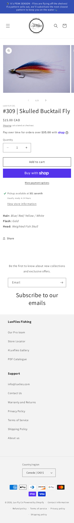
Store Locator (16, 341)
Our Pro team (16, 332)
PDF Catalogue (17, 359)
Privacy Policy (16, 411)
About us (14, 438)
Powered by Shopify (34, 502)
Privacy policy (58, 508)
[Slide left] (28, 100)
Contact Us (15, 393)
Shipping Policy (17, 429)
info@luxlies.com (19, 384)
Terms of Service (18, 420)
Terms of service (38, 508)
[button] (8, 25)
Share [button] (10, 238)
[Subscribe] (61, 282)
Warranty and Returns (22, 402)
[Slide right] (45, 100)
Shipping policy (39, 514)
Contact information (58, 502)
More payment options (37, 182)
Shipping (7, 125)
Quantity (8, 139)
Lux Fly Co (18, 502)
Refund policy (20, 508)
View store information (22, 204)
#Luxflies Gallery (18, 350)
